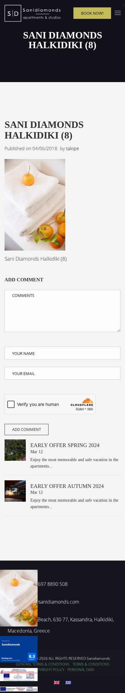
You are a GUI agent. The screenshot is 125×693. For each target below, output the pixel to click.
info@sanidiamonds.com (52, 601)
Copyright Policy (48, 669)
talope (72, 148)
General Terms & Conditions (42, 664)
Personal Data (80, 669)
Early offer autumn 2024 (67, 486)
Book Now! (92, 13)
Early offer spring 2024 (65, 445)
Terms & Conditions (91, 664)
